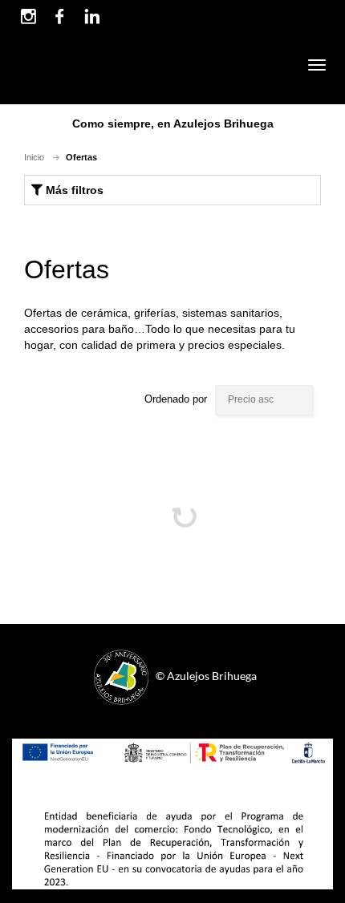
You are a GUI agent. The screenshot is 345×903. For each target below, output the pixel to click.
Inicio (34, 157)
